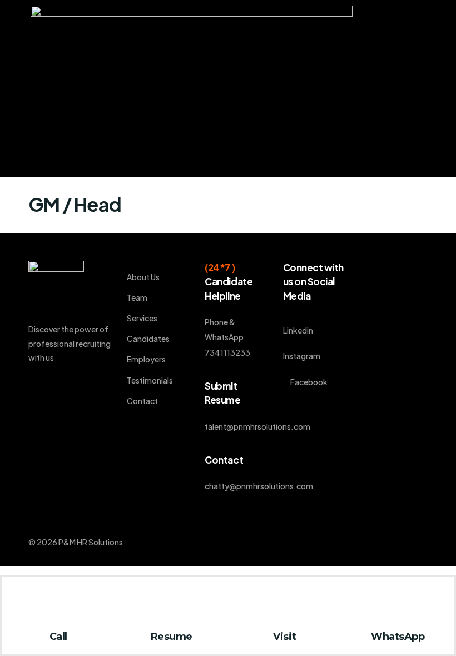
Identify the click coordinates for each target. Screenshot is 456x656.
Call (58, 636)
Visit (284, 636)
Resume (171, 636)
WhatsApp (397, 636)
